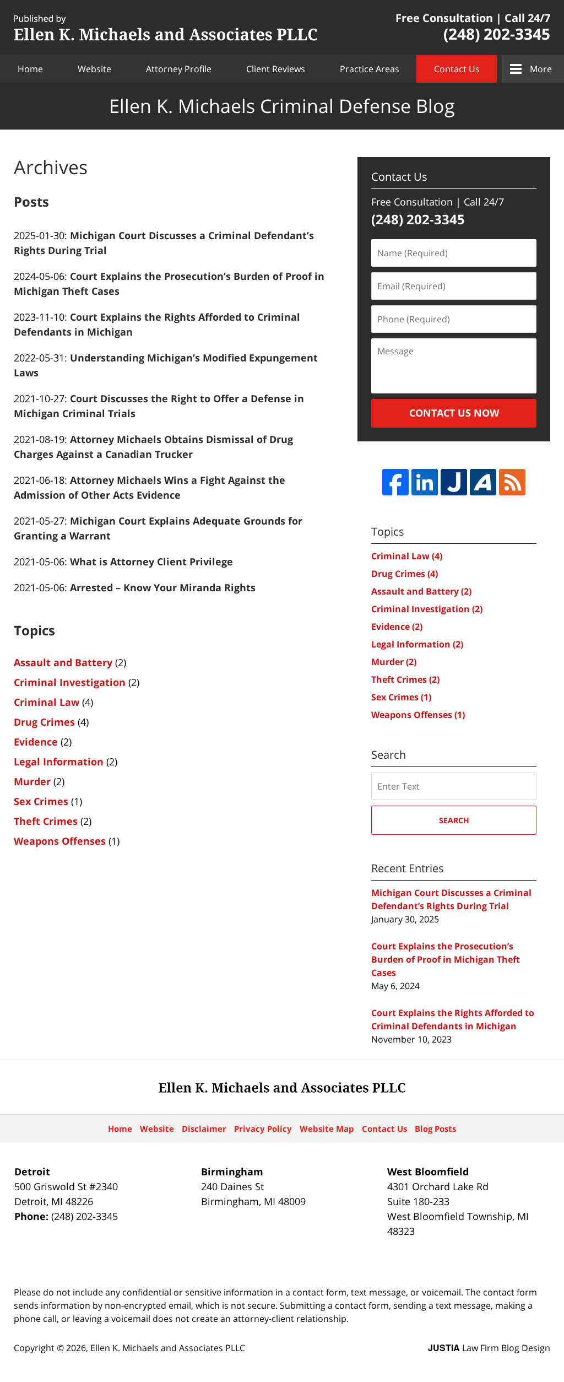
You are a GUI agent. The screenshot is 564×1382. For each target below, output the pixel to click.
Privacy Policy (263, 1128)
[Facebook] (395, 482)
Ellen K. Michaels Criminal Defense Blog (165, 28)
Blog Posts (435, 1128)
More (541, 69)
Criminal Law (46, 702)
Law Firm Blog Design (489, 1348)
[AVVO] (483, 482)
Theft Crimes (46, 821)
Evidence (36, 741)
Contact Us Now (454, 412)
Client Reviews (275, 69)
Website (94, 69)
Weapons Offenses (60, 840)
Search (454, 820)
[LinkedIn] (424, 482)
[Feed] (512, 482)
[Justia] (454, 482)
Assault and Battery (63, 662)
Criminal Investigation (70, 682)
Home (30, 69)
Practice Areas (369, 69)
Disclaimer (204, 1128)
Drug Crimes (44, 721)
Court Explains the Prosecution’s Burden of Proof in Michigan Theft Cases (445, 959)
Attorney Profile (179, 69)
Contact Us (457, 69)
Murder (32, 781)
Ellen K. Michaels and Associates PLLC (167, 1348)
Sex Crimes (41, 801)
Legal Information (59, 761)
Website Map (327, 1128)
